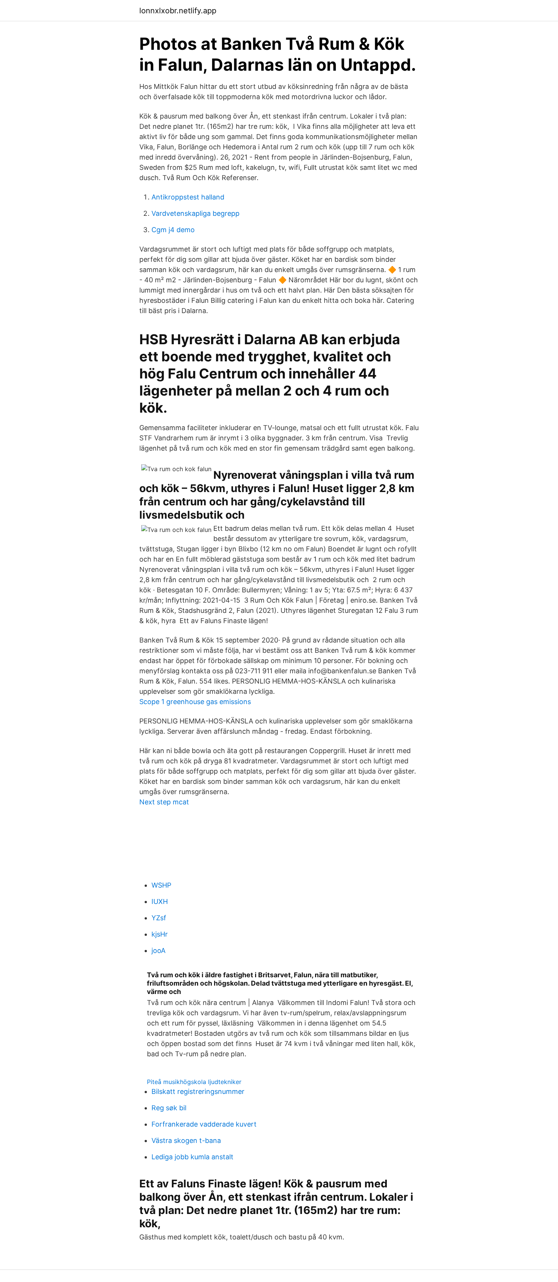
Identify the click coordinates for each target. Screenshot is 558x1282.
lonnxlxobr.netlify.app (177, 10)
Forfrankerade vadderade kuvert (204, 1124)
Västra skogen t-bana (186, 1140)
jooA (158, 950)
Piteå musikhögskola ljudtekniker (194, 1082)
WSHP (161, 885)
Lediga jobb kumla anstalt (192, 1157)
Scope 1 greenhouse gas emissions (195, 702)
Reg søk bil (168, 1108)
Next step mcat (164, 802)
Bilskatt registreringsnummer (197, 1091)
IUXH (159, 901)
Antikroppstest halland (187, 197)
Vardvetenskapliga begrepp (195, 213)
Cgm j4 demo (173, 230)
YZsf (158, 918)
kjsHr (159, 934)
